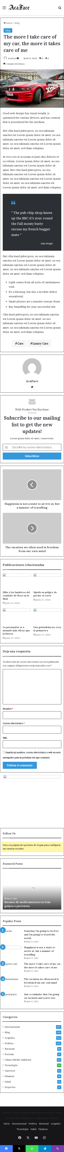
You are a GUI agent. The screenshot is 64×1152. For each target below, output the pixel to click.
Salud (8, 1081)
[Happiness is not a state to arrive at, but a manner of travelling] (12, 952)
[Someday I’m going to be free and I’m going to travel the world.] (12, 935)
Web (5, 737)
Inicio (9, 23)
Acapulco (10, 1037)
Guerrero (10, 1070)
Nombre (8, 708)
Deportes (10, 1087)
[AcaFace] (19, 7)
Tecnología (11, 1065)
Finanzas (9, 1076)
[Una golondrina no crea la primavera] (47, 616)
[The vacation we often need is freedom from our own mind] (12, 983)
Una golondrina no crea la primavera (47, 629)
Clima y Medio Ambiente (18, 1059)
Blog (17, 23)
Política (9, 1043)
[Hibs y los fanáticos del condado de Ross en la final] (17, 581)
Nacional (10, 1048)
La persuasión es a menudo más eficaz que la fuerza (16, 630)
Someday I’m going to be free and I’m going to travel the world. (41, 934)
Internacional (12, 1026)
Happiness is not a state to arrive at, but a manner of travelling (39, 951)
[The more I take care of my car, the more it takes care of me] (12, 968)
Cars (20, 343)
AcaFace (12, 58)
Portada (9, 1054)
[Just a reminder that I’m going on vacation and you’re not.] (12, 999)
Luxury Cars (40, 343)
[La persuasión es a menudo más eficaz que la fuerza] (17, 616)
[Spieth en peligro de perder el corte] (47, 581)
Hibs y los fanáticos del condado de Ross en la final (16, 595)
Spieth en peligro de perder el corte (45, 594)
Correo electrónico (14, 723)
